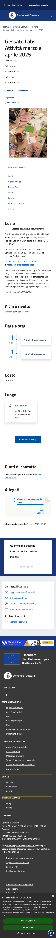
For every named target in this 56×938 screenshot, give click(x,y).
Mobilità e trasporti (15, 755)
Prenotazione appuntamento (19, 858)
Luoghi (9, 803)
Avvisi (9, 791)
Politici (9, 725)
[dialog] (28, 915)
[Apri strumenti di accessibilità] (51, 933)
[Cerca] (50, 15)
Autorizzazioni (12, 769)
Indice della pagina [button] (17, 167)
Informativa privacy (15, 893)
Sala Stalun (21, 405)
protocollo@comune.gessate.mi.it (24, 848)
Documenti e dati (14, 733)
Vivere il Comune (21, 26)
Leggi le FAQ (12, 866)
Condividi (10, 90)
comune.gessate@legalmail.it (20, 845)
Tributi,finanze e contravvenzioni (21, 760)
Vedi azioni (23, 90)
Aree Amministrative (16, 712)
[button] (27, 933)
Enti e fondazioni (14, 720)
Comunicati (11, 786)
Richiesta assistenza (15, 871)
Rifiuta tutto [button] (27, 927)
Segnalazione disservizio (17, 862)
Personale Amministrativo (18, 729)
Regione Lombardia (13, 5)
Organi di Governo (14, 707)
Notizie (9, 782)
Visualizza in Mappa (28, 439)
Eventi (35, 26)
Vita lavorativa (13, 751)
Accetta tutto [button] (28, 921)
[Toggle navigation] (5, 15)
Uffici (8, 716)
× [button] (53, 896)
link (3, 915)
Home (6, 26)
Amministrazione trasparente (19, 884)
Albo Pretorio (12, 888)
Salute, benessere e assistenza (20, 764)
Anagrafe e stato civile (16, 747)
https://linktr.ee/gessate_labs (20, 264)
